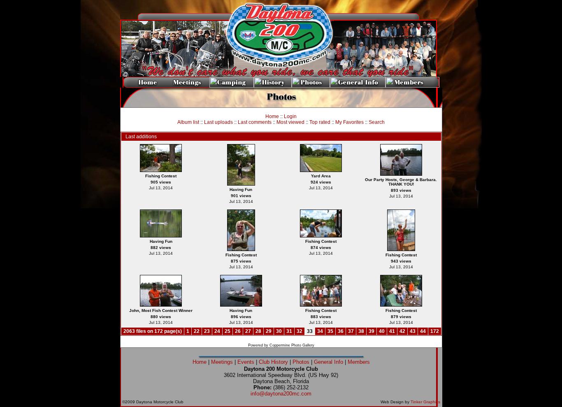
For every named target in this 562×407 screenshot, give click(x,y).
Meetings (222, 362)
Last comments (255, 122)
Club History (273, 362)
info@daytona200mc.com (281, 394)
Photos (301, 362)
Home (272, 116)
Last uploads (218, 122)
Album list (188, 122)
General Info (328, 362)
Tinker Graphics (425, 402)
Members (359, 362)
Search (377, 122)
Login (290, 116)
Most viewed (290, 122)
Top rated (319, 122)
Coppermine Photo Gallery (291, 345)
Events (245, 362)
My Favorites (349, 122)
